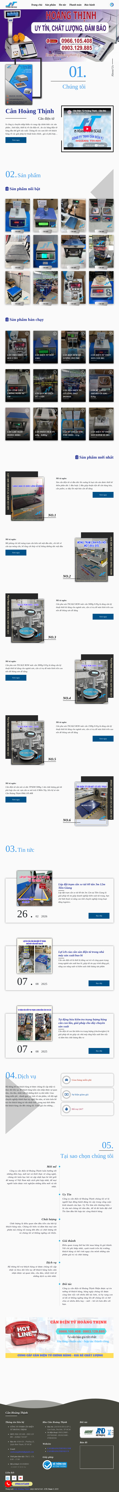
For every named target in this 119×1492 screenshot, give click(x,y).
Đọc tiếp (99, 916)
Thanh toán (75, 4)
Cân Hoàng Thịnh (16, 1412)
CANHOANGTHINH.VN (58, 1451)
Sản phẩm (50, 4)
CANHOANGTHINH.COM (59, 1448)
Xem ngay (16, 140)
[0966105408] (8, 1483)
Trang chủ (36, 4)
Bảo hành (89, 4)
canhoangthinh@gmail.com (22, 1452)
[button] (58, 59)
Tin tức (62, 4)
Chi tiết (17, 231)
